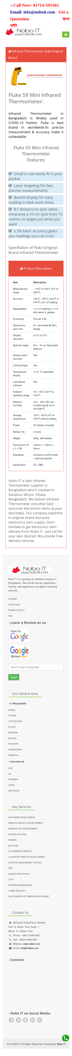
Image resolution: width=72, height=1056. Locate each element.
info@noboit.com (29, 948)
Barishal (13, 732)
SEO (10, 867)
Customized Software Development (28, 896)
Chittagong (15, 721)
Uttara (12, 715)
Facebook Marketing (20, 884)
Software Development (21, 817)
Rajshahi (13, 743)
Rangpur (13, 755)
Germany (13, 779)
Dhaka (11, 709)
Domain (12, 839)
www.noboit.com (31, 943)
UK (9, 773)
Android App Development (23, 828)
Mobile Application (19, 873)
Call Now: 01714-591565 (36, 5)
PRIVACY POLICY (16, 610)
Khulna (12, 738)
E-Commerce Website (20, 851)
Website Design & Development (25, 822)
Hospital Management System (25, 862)
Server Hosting (17, 834)
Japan (11, 784)
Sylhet (12, 726)
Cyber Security (17, 890)
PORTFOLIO (14, 604)
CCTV (11, 879)
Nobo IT (61, 1044)
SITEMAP (12, 598)
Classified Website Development (26, 856)
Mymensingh (15, 749)
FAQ (10, 615)
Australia (13, 790)
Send (14, 677)
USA (10, 767)
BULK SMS (13, 845)
